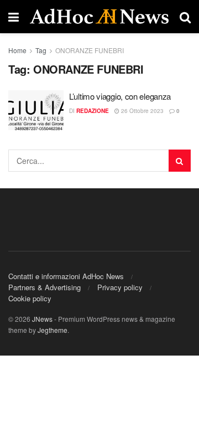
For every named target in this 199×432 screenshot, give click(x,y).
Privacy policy (120, 287)
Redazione (92, 111)
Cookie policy (29, 298)
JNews (42, 318)
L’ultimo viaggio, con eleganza (120, 96)
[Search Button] (180, 161)
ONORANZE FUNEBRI (89, 50)
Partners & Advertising (44, 287)
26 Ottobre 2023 (141, 111)
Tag (40, 50)
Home (17, 50)
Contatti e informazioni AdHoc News (66, 276)
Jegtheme (52, 330)
